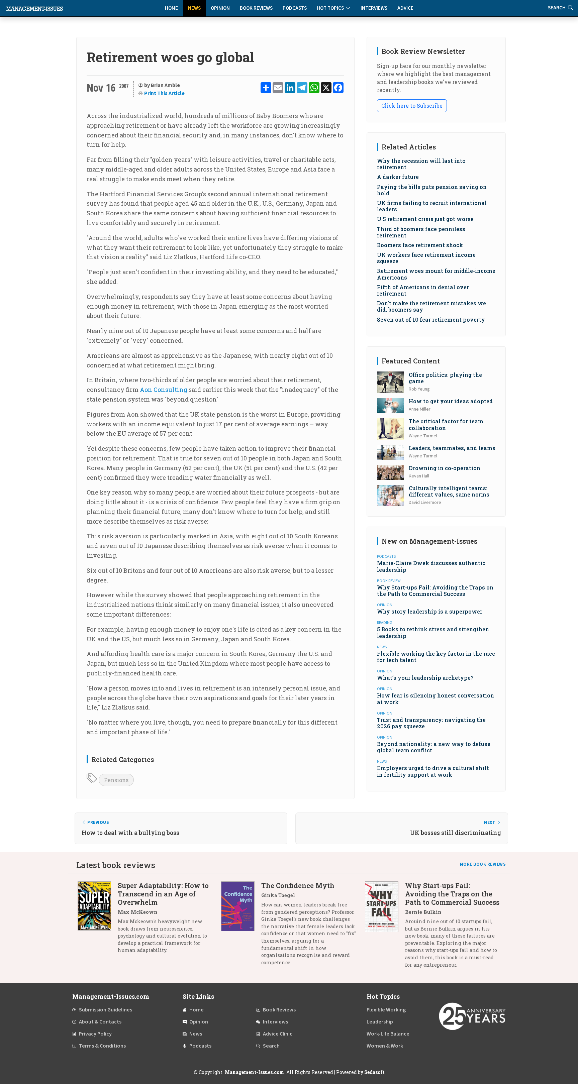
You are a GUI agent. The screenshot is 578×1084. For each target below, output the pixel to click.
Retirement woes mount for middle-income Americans (436, 274)
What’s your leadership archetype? (425, 677)
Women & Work (385, 1046)
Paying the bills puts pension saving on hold (432, 190)
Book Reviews (256, 8)
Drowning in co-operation (444, 467)
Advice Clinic (277, 1034)
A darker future (398, 176)
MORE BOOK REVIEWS (483, 864)
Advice (405, 8)
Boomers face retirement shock (420, 244)
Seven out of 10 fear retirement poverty (431, 319)
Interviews (374, 8)
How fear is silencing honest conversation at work (435, 698)
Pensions (116, 779)
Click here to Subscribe (412, 105)
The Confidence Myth (297, 885)
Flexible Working (386, 1009)
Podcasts (295, 8)
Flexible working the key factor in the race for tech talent (436, 656)
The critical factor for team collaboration (446, 424)
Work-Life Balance (388, 1034)
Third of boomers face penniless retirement (421, 232)
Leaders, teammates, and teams (452, 447)
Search (271, 1046)
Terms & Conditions (102, 1046)
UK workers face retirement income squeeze (426, 257)
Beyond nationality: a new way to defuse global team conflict (433, 747)
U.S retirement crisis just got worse (425, 218)
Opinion (220, 8)
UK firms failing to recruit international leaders (432, 206)
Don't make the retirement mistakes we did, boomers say (431, 306)
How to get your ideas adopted (451, 401)
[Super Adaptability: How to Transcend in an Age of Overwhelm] (98, 920)
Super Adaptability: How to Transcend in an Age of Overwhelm (163, 893)
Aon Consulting (163, 390)
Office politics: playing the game (445, 378)
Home (171, 8)
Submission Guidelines (105, 1009)
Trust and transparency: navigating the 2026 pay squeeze (431, 723)
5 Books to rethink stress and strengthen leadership (433, 632)
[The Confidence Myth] (241, 926)
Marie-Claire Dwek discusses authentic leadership (431, 566)
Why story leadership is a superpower (429, 611)
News (194, 8)
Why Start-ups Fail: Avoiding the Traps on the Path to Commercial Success (435, 590)
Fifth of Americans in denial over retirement (423, 290)
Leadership (380, 1021)
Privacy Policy (95, 1034)
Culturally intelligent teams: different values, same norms (449, 491)
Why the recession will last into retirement (421, 164)
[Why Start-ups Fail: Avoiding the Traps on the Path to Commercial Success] (385, 927)
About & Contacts (100, 1021)
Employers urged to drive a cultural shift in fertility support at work (433, 771)
